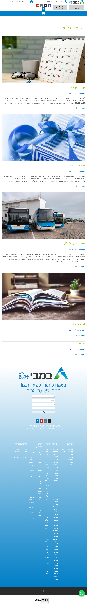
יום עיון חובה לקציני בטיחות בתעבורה (55, 476)
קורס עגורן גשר (40, 454)
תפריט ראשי (80, 94)
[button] (43, 13)
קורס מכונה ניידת (56, 571)
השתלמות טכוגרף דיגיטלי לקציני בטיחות (54, 454)
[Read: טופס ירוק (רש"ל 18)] (43, 216)
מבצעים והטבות (77, 165)
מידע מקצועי (78, 323)
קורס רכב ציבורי (56, 554)
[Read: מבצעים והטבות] (43, 138)
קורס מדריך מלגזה (47, 571)
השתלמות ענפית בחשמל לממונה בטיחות (31, 468)
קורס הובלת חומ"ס (47, 501)
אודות (82, 343)
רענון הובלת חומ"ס (47, 520)
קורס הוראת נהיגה (55, 464)
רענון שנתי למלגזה (47, 554)
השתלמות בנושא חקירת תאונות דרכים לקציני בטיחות (54, 506)
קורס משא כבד (56, 563)
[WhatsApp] (82, 593)
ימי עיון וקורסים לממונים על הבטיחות (31, 502)
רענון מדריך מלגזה (47, 451)
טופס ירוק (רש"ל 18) (74, 243)
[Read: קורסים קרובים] (43, 60)
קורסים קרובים (77, 87)
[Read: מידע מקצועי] (43, 296)
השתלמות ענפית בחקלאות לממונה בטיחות (39, 468)
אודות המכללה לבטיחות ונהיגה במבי (70, 460)
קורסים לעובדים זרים (46, 464)
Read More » (80, 108)
